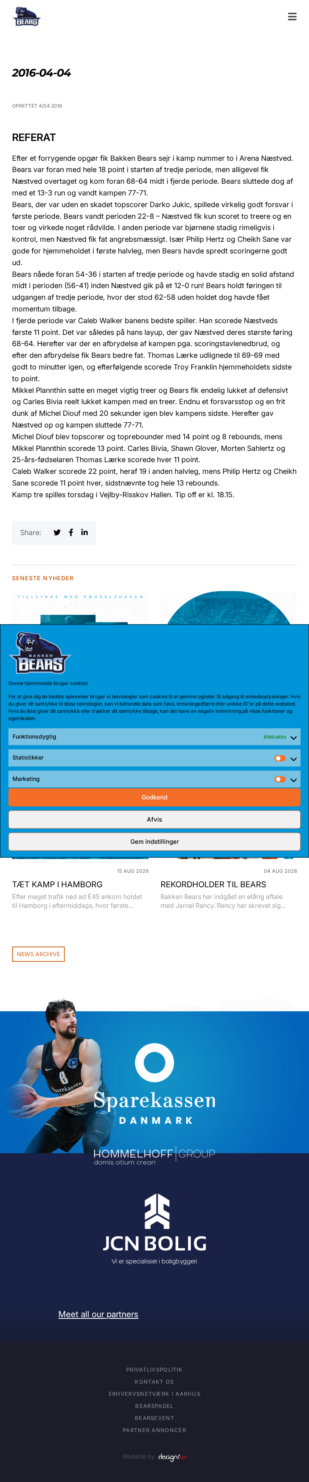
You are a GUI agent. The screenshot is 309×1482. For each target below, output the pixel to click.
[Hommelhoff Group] (154, 1151)
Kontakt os (154, 1381)
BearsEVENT (154, 1418)
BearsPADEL (154, 1406)
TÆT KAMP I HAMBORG (57, 884)
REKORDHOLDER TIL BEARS (213, 884)
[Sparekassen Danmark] (154, 1048)
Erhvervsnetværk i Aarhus (154, 1394)
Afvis (154, 819)
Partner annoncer (154, 1430)
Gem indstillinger (154, 841)
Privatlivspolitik (154, 1369)
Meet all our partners (98, 1314)
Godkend (154, 797)
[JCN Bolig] (154, 1192)
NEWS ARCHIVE (38, 954)
